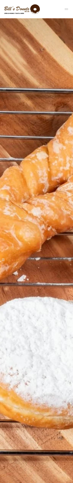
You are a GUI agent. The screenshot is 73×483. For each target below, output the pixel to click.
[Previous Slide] (3, 259)
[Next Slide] (70, 259)
